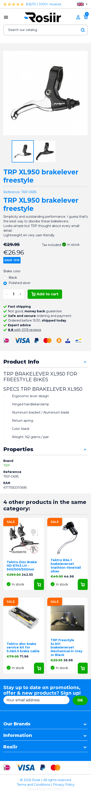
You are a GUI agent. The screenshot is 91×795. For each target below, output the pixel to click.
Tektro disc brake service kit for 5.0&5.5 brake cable (23, 647)
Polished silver (19, 283)
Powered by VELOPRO (45, 789)
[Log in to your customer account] (78, 17)
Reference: (11, 192)
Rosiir (10, 746)
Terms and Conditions (33, 785)
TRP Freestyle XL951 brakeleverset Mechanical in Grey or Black (66, 647)
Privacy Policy (63, 785)
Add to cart (47, 294)
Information (17, 735)
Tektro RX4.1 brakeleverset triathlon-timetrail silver (66, 565)
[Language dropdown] (82, 4)
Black (13, 278)
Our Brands (16, 723)
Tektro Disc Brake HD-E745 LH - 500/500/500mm (22, 566)
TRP (6, 465)
